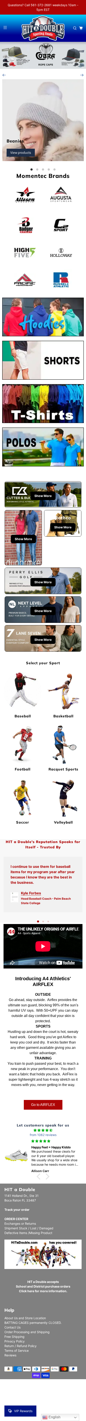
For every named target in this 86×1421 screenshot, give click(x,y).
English (54, 1417)
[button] (40, 1176)
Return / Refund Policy (20, 1346)
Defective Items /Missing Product (28, 1233)
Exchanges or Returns (20, 1223)
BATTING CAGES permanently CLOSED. (33, 1323)
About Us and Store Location (25, 1318)
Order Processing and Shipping (27, 1332)
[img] (43, 1130)
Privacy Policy (14, 1341)
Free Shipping (14, 1336)
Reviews (10, 1355)
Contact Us (12, 1327)
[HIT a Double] (43, 28)
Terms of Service (16, 1350)
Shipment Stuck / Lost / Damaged (28, 1228)
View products (20, 152)
